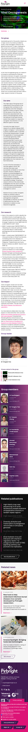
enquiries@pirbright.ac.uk (10, 683)
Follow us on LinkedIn (6, 689)
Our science (9, 25)
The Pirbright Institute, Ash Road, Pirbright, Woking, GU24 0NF (10, 678)
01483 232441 (6, 685)
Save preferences (9, 722)
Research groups (20, 25)
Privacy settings (17, 700)
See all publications (9, 557)
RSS (9, 689)
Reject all (6, 727)
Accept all (19, 727)
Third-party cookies (8, 717)
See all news (7, 657)
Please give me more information (10, 713)
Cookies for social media (9, 719)
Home (2, 25)
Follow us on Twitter (2, 689)
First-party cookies (7, 715)
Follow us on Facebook (4, 689)
